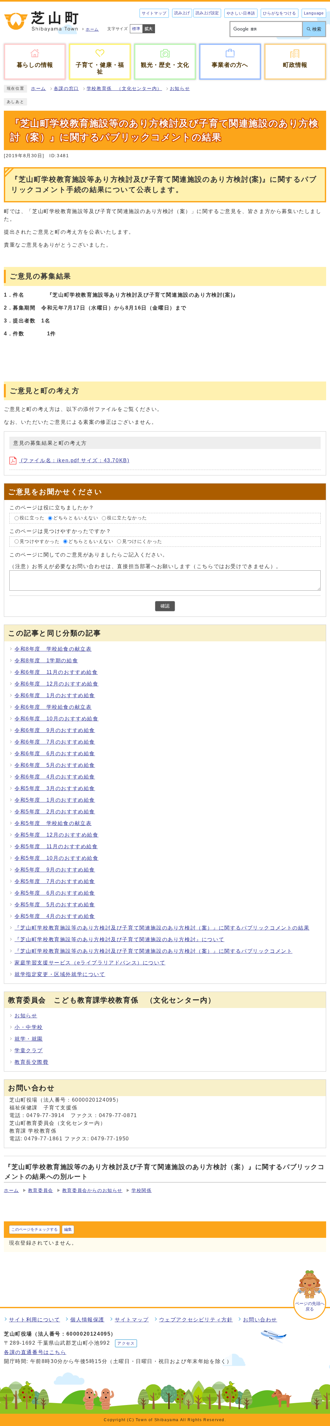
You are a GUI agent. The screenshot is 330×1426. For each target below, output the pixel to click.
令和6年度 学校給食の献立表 (53, 707)
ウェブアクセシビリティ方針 (196, 1319)
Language (314, 13)
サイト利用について (34, 1319)
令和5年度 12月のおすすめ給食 (57, 835)
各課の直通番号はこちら (35, 1352)
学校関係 (141, 1190)
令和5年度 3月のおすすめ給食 (55, 788)
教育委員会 (40, 1190)
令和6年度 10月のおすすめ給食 (57, 718)
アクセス (126, 1343)
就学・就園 (29, 1039)
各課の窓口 (66, 88)
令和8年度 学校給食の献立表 (53, 649)
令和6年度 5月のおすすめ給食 (55, 765)
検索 (316, 29)
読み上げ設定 (207, 13)
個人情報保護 (87, 1319)
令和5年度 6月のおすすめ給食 (55, 893)
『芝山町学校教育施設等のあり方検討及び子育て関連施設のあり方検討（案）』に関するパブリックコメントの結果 (162, 928)
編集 (68, 1229)
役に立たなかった (127, 517)
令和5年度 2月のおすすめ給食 (55, 811)
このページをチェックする (34, 1229)
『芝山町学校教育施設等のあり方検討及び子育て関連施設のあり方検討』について (119, 939)
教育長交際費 (32, 1062)
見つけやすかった (40, 541)
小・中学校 (29, 1027)
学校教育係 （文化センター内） (124, 88)
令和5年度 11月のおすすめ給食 (56, 846)
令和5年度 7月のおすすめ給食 (55, 881)
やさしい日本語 (241, 13)
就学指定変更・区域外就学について (60, 974)
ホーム (38, 88)
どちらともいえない (75, 517)
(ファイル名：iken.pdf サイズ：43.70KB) (74, 460)
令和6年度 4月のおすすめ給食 (55, 776)
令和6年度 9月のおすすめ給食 (55, 730)
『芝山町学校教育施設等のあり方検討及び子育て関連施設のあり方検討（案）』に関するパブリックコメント (153, 951)
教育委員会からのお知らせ (92, 1190)
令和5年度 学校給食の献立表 (53, 823)
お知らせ (180, 88)
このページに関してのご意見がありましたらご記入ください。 (88, 554)
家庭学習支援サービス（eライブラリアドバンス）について (90, 962)
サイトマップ (154, 13)
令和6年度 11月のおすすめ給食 (56, 672)
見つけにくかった (142, 541)
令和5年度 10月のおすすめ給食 (57, 858)
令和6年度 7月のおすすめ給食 (55, 742)
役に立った (32, 517)
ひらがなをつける (279, 13)
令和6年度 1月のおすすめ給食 (55, 695)
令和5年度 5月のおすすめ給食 (55, 904)
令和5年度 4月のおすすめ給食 (55, 916)
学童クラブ (29, 1050)
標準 (136, 28)
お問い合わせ (260, 1319)
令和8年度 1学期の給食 (46, 660)
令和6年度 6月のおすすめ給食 (55, 753)
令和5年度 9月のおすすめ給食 (55, 869)
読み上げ (182, 13)
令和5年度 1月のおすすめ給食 (55, 800)
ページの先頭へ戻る (310, 1306)
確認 (165, 606)
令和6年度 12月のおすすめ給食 (57, 684)
